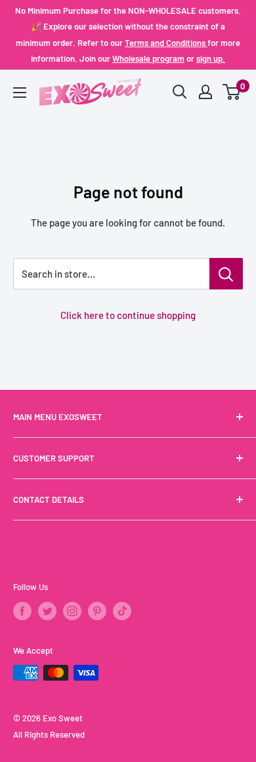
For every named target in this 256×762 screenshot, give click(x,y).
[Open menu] (19, 92)
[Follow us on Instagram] (72, 611)
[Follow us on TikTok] (122, 611)
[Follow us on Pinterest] (97, 611)
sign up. (210, 58)
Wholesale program (148, 58)
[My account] (205, 92)
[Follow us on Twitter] (47, 611)
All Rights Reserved (49, 734)
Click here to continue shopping (128, 315)
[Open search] (180, 92)
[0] (232, 92)
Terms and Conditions (166, 42)
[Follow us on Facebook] (22, 611)
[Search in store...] (226, 273)
